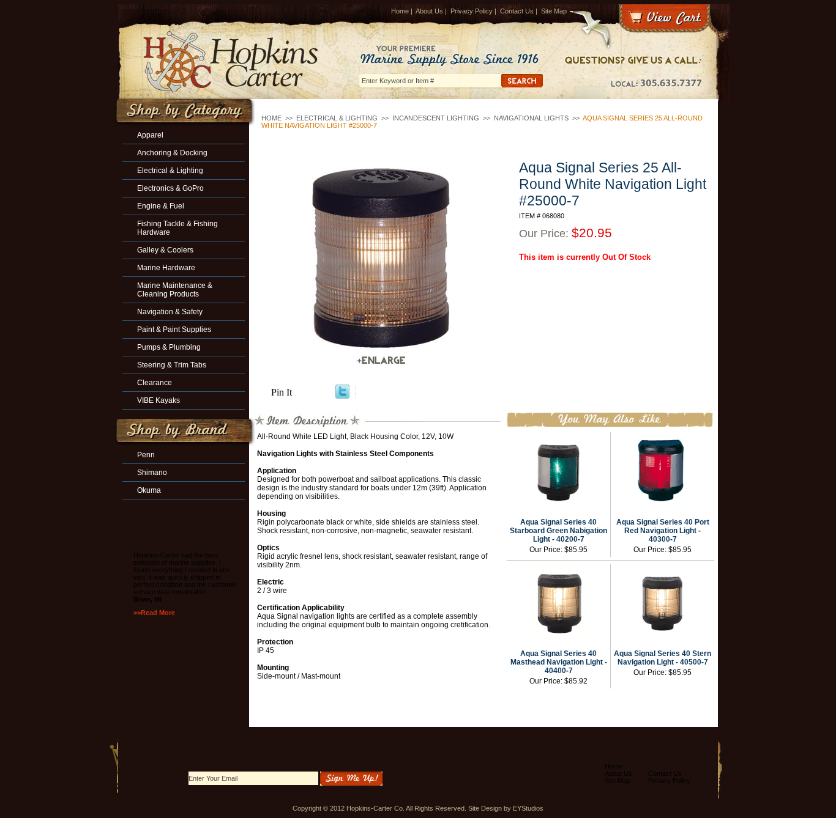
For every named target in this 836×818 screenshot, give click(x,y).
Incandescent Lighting (435, 118)
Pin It (281, 392)
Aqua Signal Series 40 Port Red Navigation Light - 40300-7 (662, 530)
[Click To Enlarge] (381, 360)
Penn (146, 455)
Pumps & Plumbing (169, 347)
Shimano (152, 472)
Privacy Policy (471, 11)
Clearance (154, 382)
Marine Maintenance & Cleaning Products (174, 289)
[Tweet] (342, 395)
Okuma (149, 490)
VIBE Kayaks (158, 400)
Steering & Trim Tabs (171, 365)
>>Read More (154, 612)
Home (400, 11)
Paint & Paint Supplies (174, 329)
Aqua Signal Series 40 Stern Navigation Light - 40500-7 (662, 657)
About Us (429, 11)
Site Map (554, 11)
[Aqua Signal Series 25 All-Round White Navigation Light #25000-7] (381, 259)
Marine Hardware (166, 267)
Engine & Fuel (160, 206)
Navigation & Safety (170, 312)
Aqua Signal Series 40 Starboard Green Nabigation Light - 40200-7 (558, 530)
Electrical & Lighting (337, 118)
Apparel (150, 135)
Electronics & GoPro (170, 188)
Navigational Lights (531, 118)
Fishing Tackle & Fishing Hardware (177, 228)
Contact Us (517, 11)
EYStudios (528, 808)
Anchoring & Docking (172, 153)
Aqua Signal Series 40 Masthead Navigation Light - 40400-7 (558, 662)
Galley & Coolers (165, 250)
